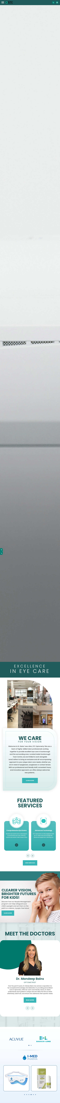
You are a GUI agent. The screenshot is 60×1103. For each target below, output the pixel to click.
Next (32, 1008)
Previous (27, 1008)
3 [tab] (28, 1094)
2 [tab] (31, 1045)
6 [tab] (35, 1094)
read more (30, 1000)
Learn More (30, 780)
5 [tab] (33, 1094)
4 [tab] (31, 1094)
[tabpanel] (16, 1039)
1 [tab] (28, 1045)
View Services (30, 863)
